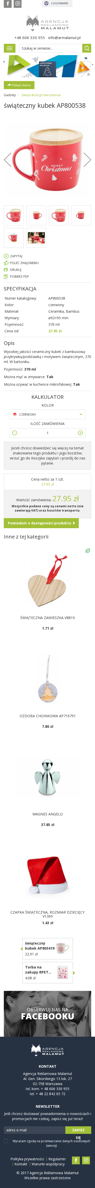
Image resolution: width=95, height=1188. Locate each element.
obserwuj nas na (47, 1013)
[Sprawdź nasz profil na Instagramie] (18, 4)
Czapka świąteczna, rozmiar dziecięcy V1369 (47, 914)
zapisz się (78, 1131)
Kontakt (20, 1164)
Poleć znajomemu (24, 263)
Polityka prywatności (27, 1159)
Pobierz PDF (19, 276)
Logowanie (59, 3)
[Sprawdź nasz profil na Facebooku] (8, 4)
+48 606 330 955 (29, 37)
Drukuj (15, 270)
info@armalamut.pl (64, 37)
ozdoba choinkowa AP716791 (48, 715)
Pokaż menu (21, 85)
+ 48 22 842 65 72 (50, 1093)
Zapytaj (16, 256)
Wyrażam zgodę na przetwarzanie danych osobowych (51, 1143)
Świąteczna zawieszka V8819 (47, 617)
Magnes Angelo (47, 814)
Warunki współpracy (48, 1164)
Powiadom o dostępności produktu (39, 523)
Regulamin (57, 1159)
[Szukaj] (86, 48)
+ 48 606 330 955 (55, 1088)
